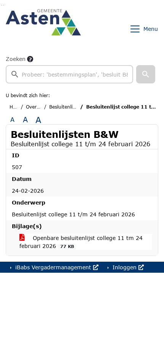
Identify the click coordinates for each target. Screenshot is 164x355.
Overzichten (39, 107)
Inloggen (124, 267)
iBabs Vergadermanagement (53, 267)
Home (16, 107)
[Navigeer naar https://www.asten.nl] (43, 29)
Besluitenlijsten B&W (72, 107)
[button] (145, 74)
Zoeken (16, 59)
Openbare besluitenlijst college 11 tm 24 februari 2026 (81, 242)
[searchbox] (69, 74)
